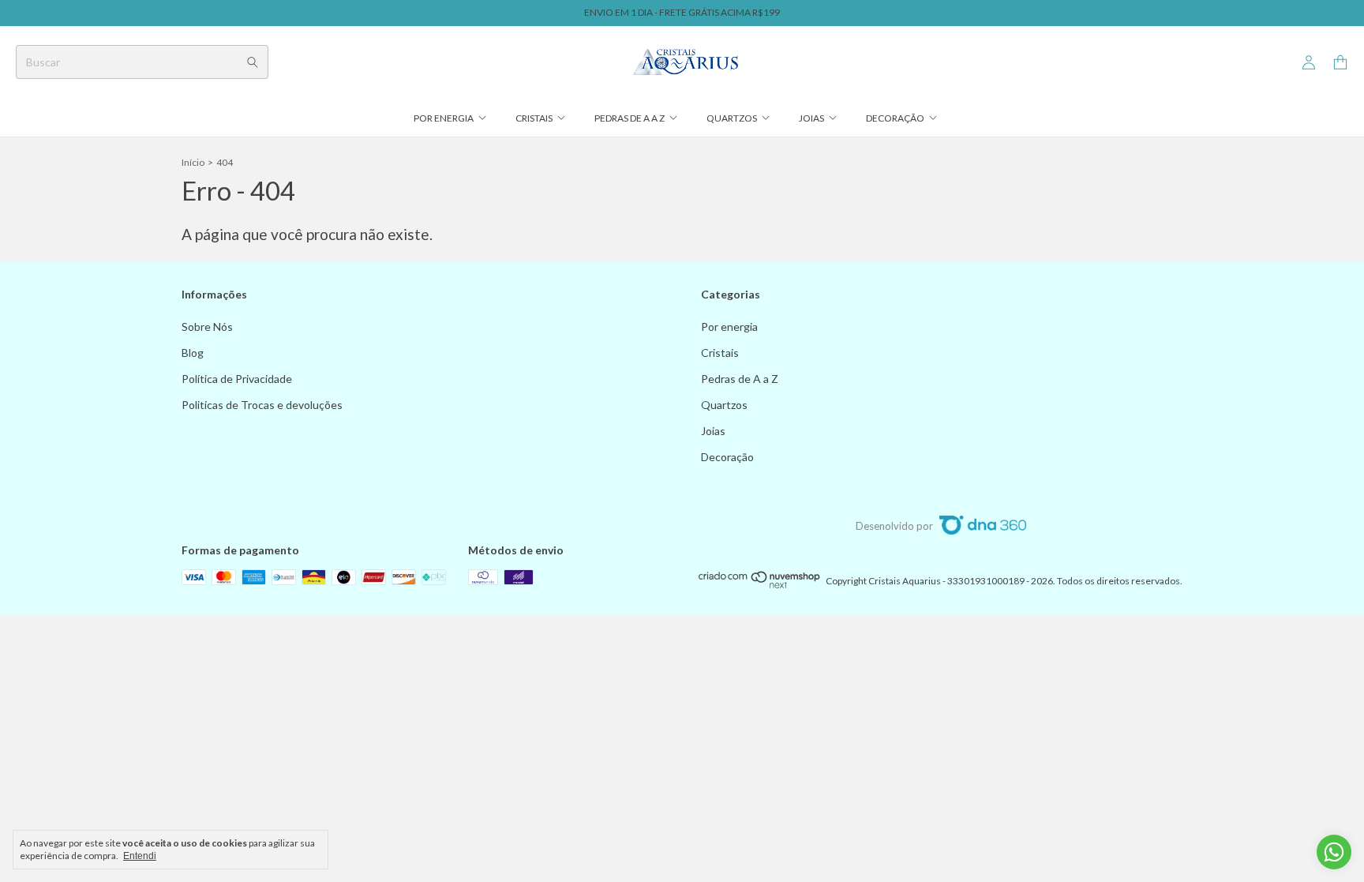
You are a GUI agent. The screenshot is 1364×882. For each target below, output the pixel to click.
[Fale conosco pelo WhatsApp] (1334, 852)
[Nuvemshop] (760, 585)
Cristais (534, 118)
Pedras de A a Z (629, 118)
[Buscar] (252, 62)
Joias (811, 118)
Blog (193, 352)
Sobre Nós (207, 326)
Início (193, 162)
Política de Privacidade (237, 378)
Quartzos (731, 118)
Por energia (444, 118)
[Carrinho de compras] (1340, 62)
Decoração (895, 118)
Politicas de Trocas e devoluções (262, 404)
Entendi (139, 855)
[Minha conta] (1309, 62)
